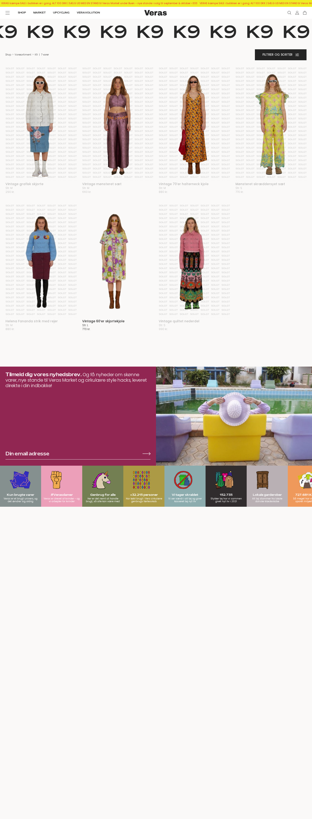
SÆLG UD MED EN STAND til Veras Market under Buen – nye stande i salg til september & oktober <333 (133, 3)
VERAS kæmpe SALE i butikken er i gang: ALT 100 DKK (34, 3)
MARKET (39, 12)
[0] (305, 13)
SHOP (22, 12)
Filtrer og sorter (277, 54)
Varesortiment (23, 54)
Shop (8, 54)
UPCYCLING (61, 12)
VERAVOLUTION (88, 12)
